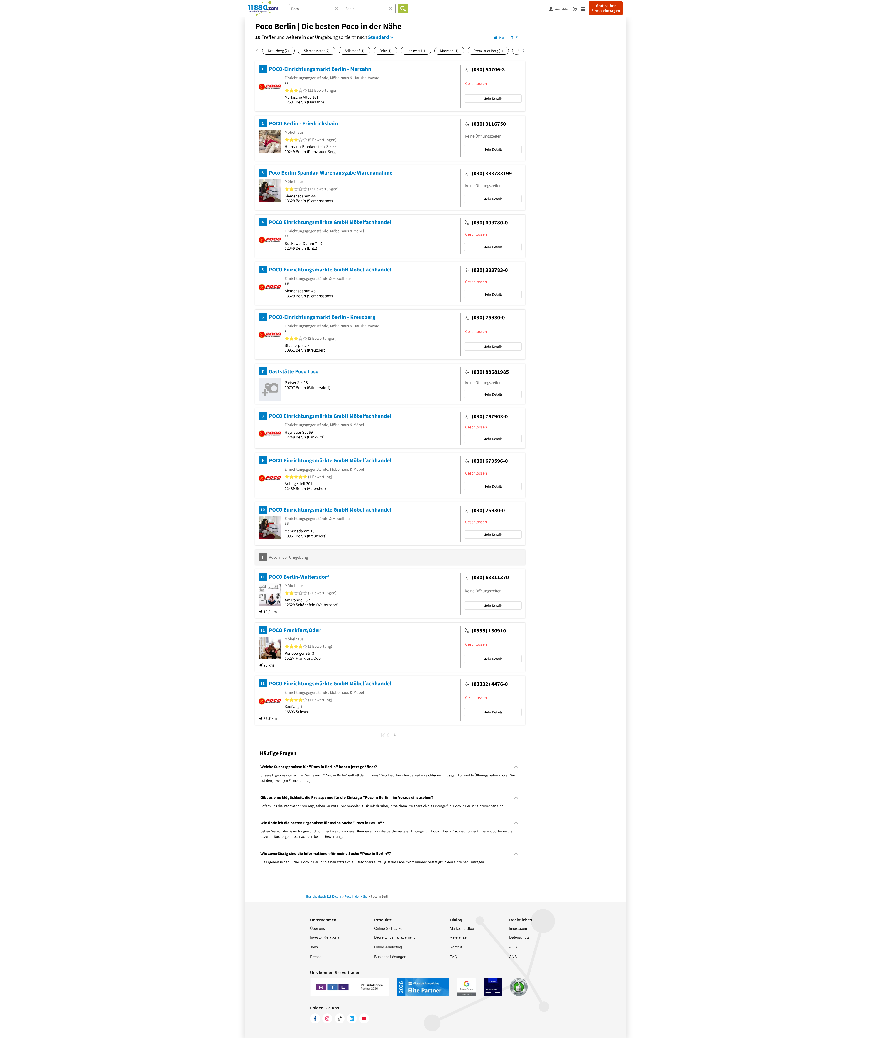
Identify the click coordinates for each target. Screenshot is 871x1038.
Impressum (518, 928)
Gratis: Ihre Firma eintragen (605, 8)
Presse (315, 957)
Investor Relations (324, 937)
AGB (513, 947)
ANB (513, 957)
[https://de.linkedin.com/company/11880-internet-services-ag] (352, 1018)
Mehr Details (492, 98)
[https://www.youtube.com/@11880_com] (364, 1018)
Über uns (317, 928)
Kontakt (456, 947)
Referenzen (459, 937)
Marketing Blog (462, 928)
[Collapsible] (516, 767)
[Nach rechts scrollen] (520, 50)
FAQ (453, 957)
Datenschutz (519, 937)
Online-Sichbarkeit (389, 928)
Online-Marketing (388, 947)
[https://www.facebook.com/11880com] (315, 1018)
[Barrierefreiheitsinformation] (577, 8)
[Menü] (585, 8)
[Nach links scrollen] (258, 50)
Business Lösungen (390, 957)
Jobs (314, 947)
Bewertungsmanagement (394, 937)
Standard (378, 37)
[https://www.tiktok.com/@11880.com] (340, 1018)
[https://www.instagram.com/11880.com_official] (327, 1018)
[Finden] (403, 8)
